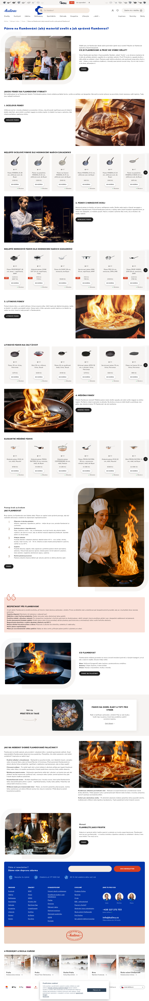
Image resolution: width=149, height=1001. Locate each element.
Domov (10, 915)
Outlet (10, 919)
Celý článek (109, 723)
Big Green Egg (33, 905)
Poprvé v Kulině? (80, 905)
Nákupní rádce (53, 907)
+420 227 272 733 (112, 910)
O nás (77, 898)
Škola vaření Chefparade (83, 912)
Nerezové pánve (84, 219)
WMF (30, 891)
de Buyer (31, 915)
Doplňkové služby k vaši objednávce (56, 896)
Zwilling (30, 912)
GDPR (50, 917)
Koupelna (11, 908)
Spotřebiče (12, 901)
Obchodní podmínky (55, 914)
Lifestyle (11, 912)
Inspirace (121, 16)
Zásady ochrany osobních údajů (58, 988)
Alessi (30, 894)
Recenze (78, 894)
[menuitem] (7, 16)
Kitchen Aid (32, 901)
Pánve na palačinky (89, 673)
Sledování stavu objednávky (84, 908)
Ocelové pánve (12, 120)
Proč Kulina (79, 915)
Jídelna (10, 894)
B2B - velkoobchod (81, 901)
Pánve (83, 69)
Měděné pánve (83, 410)
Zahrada (11, 905)
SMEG (30, 898)
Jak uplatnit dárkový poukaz (85, 919)
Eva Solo (31, 919)
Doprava (51, 903)
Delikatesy (12, 898)
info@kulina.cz (111, 918)
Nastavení (46, 996)
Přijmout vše (97, 990)
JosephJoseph (33, 908)
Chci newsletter (127, 869)
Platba (50, 900)
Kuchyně (11, 891)
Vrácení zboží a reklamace (57, 891)
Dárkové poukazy (54, 910)
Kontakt (51, 921)
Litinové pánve (12, 316)
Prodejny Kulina (80, 891)
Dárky (142, 16)
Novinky (133, 16)
